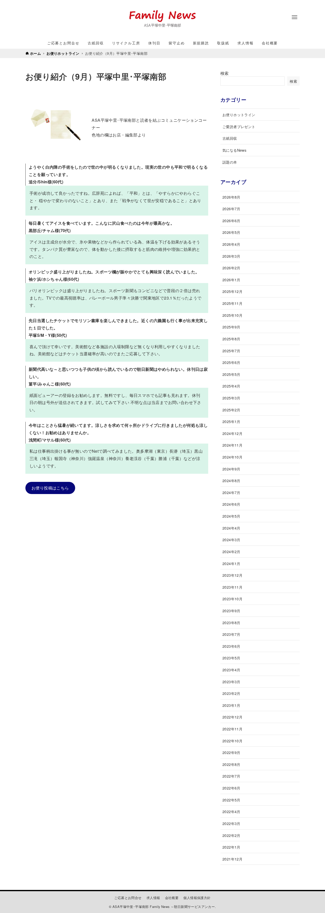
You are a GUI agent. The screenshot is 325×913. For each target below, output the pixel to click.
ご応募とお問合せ (127, 897)
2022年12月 (232, 716)
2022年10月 (232, 740)
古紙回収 (229, 138)
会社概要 (172, 897)
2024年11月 (232, 445)
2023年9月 (231, 610)
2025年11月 (232, 303)
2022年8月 (231, 764)
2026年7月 (231, 208)
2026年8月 (231, 197)
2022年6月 (231, 788)
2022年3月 (231, 823)
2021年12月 (232, 859)
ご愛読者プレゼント (238, 126)
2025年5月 (231, 374)
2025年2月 (231, 409)
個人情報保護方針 (196, 897)
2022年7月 (231, 776)
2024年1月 (231, 563)
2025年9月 (231, 326)
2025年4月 (231, 386)
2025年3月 (231, 397)
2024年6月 (231, 504)
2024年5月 (231, 516)
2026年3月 (231, 256)
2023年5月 (231, 657)
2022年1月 (231, 847)
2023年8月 (231, 622)
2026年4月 (231, 244)
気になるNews (234, 150)
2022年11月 (232, 728)
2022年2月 (231, 835)
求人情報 (153, 897)
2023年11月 (232, 587)
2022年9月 (231, 752)
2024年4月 (231, 528)
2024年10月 (232, 457)
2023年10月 (232, 598)
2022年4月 (231, 811)
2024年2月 (231, 551)
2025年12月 (232, 291)
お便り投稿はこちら (50, 488)
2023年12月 (232, 575)
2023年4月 (231, 669)
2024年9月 (231, 468)
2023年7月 (231, 634)
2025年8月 (231, 338)
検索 (224, 73)
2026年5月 (231, 232)
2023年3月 (231, 681)
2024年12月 (232, 433)
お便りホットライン (238, 114)
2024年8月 (231, 480)
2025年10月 (232, 315)
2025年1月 (231, 421)
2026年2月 (231, 267)
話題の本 (229, 162)
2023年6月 (231, 646)
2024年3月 (231, 539)
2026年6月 (231, 220)
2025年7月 (231, 350)
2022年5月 (231, 799)
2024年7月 (231, 492)
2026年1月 (231, 279)
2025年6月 (231, 362)
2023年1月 (231, 705)
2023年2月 (231, 693)
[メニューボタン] (294, 17)
